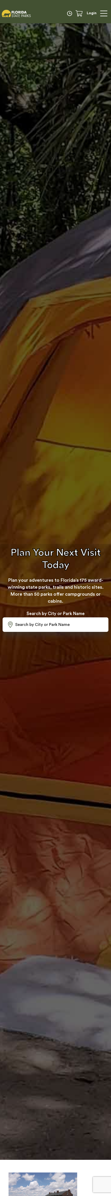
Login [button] (92, 13)
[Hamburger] (103, 13)
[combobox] (55, 624)
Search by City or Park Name (56, 613)
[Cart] (81, 13)
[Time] (70, 13)
